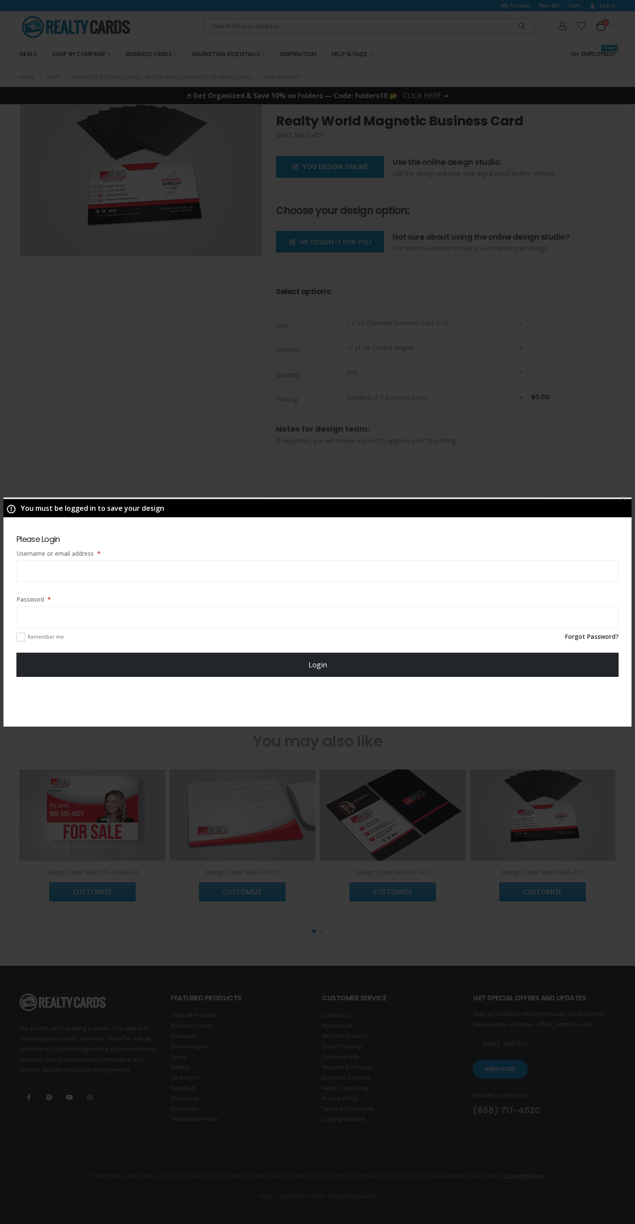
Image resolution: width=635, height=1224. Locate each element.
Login (317, 665)
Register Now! (318, 701)
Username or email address (70, 553)
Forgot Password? (592, 636)
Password (45, 599)
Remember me (46, 637)
